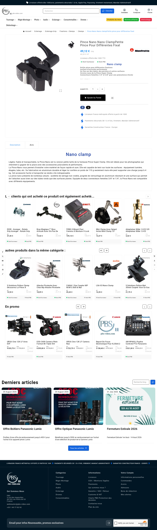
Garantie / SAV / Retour (98, 491)
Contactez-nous (95, 504)
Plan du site (93, 507)
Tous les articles (77, 448)
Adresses (125, 488)
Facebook (82, 107)
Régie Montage (62, 481)
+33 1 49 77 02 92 (14, 507)
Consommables (62, 498)
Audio (58, 488)
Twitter (88, 107)
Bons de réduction (129, 491)
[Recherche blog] (152, 382)
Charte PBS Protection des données (100, 499)
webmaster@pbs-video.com (18, 504)
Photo (58, 484)
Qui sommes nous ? (97, 488)
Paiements (93, 484)
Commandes (126, 481)
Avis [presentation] (32, 145)
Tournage (60, 477)
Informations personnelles (132, 477)
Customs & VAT (95, 495)
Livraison (92, 477)
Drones (59, 495)
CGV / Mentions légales (98, 481)
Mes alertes (126, 495)
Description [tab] (15, 145)
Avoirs (124, 484)
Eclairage (60, 491)
